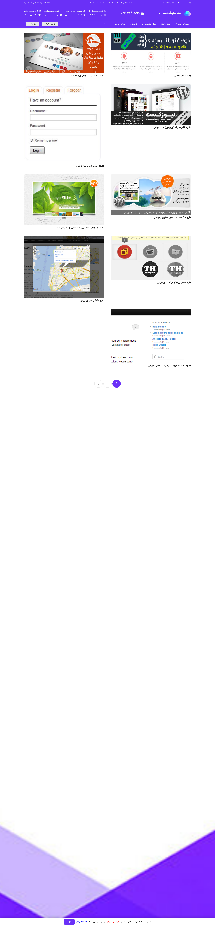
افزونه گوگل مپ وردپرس (92, 301)
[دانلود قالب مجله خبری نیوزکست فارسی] (151, 104)
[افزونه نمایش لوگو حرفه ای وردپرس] (151, 258)
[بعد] (98, 384)
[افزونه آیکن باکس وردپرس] (151, 53)
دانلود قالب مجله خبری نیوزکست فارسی (172, 128)
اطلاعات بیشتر (81, 922)
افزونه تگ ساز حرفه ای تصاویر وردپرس (172, 218)
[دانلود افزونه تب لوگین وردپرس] (64, 123)
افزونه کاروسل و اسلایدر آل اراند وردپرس (85, 76)
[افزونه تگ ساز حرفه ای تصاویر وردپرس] (151, 194)
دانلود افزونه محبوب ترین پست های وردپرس (169, 366)
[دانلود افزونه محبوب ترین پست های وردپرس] (151, 336)
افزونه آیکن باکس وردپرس (178, 76)
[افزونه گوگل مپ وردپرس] (64, 267)
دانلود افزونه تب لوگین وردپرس (89, 166)
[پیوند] (187, 13)
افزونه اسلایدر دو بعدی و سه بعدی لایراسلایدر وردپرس (78, 228)
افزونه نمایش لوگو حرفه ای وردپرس (174, 283)
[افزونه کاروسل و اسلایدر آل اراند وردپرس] (64, 53)
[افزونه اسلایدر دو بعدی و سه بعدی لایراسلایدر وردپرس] (64, 199)
